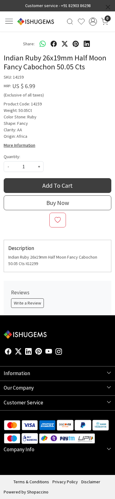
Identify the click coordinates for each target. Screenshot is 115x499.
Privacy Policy (65, 482)
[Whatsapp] (42, 44)
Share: (29, 44)
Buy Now (57, 203)
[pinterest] (75, 44)
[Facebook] (8, 352)
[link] (70, 21)
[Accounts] (93, 22)
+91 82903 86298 (76, 5)
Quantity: (12, 156)
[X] (18, 352)
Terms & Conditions (31, 482)
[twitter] (64, 44)
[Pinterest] (38, 352)
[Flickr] (65, 352)
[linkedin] (86, 44)
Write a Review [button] (27, 303)
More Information (19, 145)
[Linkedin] (28, 352)
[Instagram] (58, 352)
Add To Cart (57, 185)
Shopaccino (37, 492)
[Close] (108, 7)
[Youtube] (48, 352)
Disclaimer (90, 482)
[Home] (35, 21)
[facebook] (53, 44)
